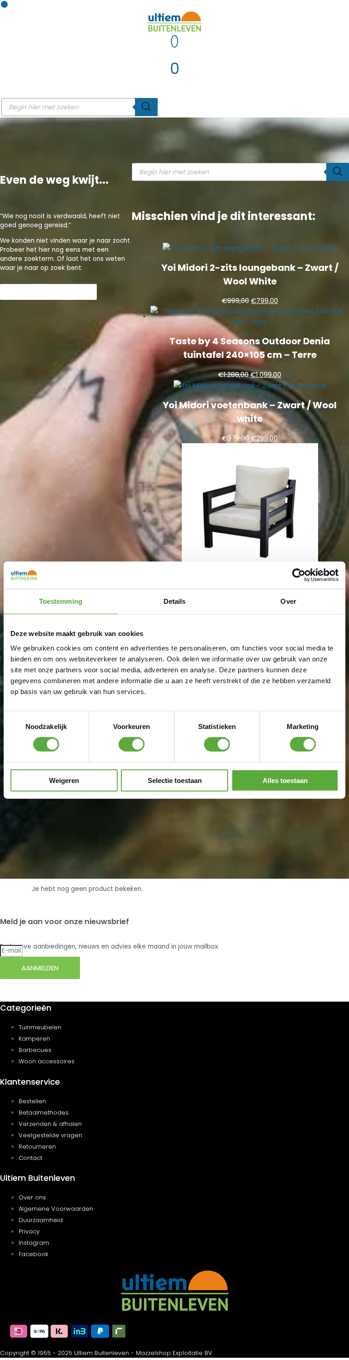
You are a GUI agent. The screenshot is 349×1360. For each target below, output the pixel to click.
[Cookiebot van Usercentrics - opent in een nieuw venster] (299, 575)
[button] (4, 4)
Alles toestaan (285, 780)
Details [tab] (175, 601)
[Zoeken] (146, 107)
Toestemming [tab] (60, 601)
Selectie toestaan (175, 780)
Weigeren (64, 780)
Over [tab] (288, 601)
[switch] (132, 744)
